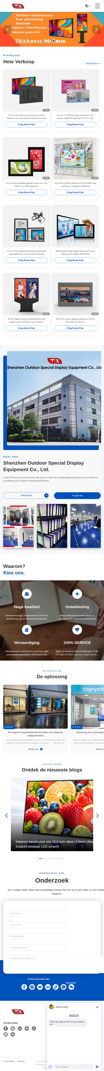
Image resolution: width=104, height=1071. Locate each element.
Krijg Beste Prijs (26, 124)
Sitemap (21, 1061)
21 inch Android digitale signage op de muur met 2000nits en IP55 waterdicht (26, 184)
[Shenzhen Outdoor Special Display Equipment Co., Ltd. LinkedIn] (47, 986)
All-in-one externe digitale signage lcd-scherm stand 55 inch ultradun (75, 320)
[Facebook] (23, 986)
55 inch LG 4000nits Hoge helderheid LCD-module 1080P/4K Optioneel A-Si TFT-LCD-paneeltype (75, 117)
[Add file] (50, 1067)
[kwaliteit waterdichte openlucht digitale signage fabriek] (52, 46)
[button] (47, 41)
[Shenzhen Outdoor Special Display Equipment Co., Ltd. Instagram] (31, 986)
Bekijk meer (33, 749)
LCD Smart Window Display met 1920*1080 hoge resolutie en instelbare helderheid (75, 184)
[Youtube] (39, 986)
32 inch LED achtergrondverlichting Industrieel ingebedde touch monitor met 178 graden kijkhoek (26, 252)
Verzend (71, 982)
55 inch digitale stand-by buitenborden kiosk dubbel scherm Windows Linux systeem (26, 320)
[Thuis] (18, 1015)
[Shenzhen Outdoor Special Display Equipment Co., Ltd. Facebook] (5, 1028)
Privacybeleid (9, 1061)
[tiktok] (33, 1028)
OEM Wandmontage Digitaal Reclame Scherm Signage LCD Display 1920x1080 (75, 252)
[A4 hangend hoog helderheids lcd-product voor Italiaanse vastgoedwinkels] (35, 707)
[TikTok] (55, 986)
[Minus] (97, 1007)
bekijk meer (93, 63)
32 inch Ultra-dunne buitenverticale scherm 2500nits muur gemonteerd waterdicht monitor (26, 116)
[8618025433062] (63, 986)
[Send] (97, 1067)
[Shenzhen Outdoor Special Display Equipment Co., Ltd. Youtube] (26, 1028)
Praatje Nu (77, 495)
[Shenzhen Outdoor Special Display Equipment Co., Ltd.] (18, 6)
